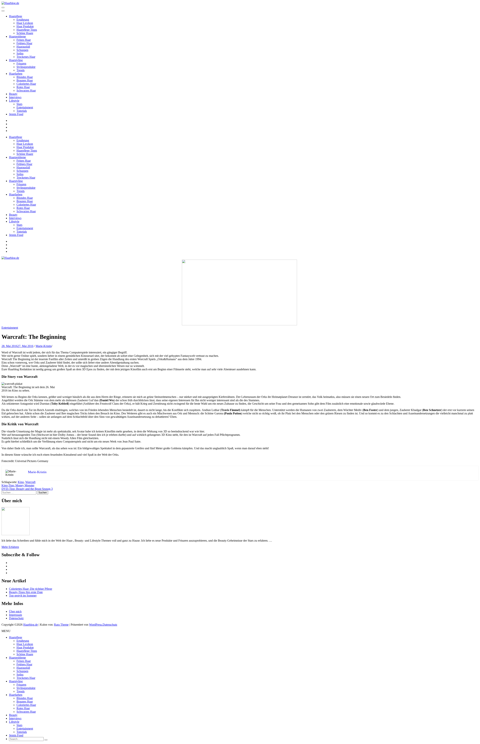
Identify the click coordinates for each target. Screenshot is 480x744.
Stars (19, 104)
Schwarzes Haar (26, 90)
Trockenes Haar (25, 56)
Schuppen (22, 50)
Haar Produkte (25, 26)
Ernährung (22, 19)
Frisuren (21, 63)
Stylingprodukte (25, 66)
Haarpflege (15, 16)
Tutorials (21, 110)
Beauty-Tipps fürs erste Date (26, 592)
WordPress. (96, 624)
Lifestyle (14, 100)
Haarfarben (15, 73)
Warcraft (30, 482)
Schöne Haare (24, 33)
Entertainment (24, 107)
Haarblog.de (30, 624)
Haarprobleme (17, 36)
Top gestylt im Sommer (23, 595)
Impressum (15, 614)
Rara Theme (61, 624)
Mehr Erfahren (10, 547)
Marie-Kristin (44, 346)
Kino (21, 482)
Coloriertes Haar (26, 83)
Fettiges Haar (24, 43)
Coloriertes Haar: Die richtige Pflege (30, 588)
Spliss (19, 53)
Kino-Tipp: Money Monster (18, 485)
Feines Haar (23, 39)
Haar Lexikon (24, 23)
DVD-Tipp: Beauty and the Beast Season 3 (27, 488)
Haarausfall (23, 46)
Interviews (15, 97)
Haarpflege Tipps (26, 29)
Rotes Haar (23, 87)
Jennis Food (16, 114)
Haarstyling (16, 60)
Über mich (15, 611)
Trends (20, 70)
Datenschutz (16, 618)
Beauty (13, 93)
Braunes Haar (24, 80)
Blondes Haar (24, 77)
